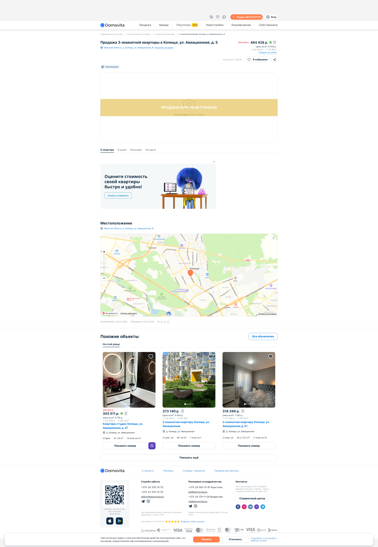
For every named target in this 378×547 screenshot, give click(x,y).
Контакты (241, 481)
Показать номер (125, 445)
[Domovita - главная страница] (112, 25)
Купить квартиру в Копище (138, 34)
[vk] (250, 506)
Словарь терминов (194, 470)
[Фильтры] (211, 17)
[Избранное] (217, 17)
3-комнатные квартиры (164, 34)
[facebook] (238, 506)
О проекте (148, 470)
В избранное (260, 59)
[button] (129, 380)
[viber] (256, 506)
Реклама (168, 470)
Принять (206, 539)
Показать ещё (189, 457)
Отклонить (235, 539)
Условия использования (267, 314)
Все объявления (263, 336)
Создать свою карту (128, 313)
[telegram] (262, 506)
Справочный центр (252, 498)
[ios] (109, 521)
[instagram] (244, 506)
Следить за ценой (267, 52)
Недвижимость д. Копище (111, 34)
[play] (119, 521)
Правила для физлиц (226, 470)
